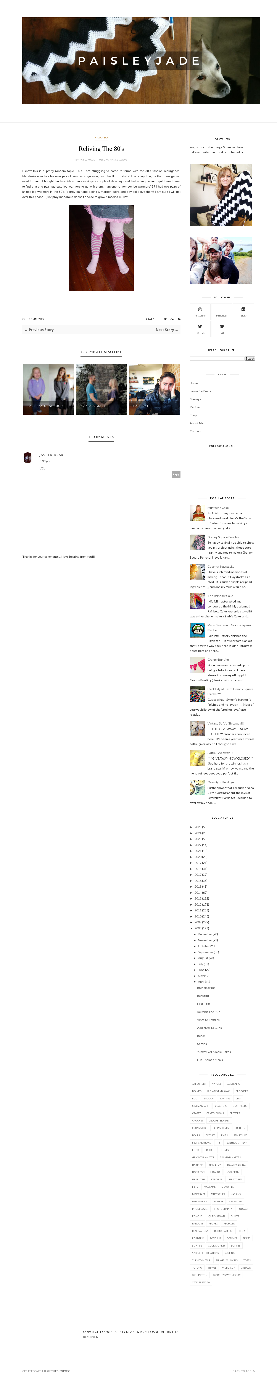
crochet (197, 1120)
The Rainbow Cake (220, 596)
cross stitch (200, 1127)
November (205, 940)
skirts (246, 1238)
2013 (198, 898)
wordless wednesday (226, 1275)
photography (223, 1208)
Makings (195, 399)
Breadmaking (206, 988)
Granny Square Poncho (223, 537)
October (204, 946)
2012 (198, 904)
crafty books (215, 1113)
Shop (193, 415)
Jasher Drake (53, 455)
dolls (196, 1135)
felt (221, 332)
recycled (229, 1223)
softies (235, 1245)
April (201, 981)
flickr (243, 315)
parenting (235, 1201)
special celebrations (205, 1253)
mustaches (218, 1194)
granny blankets (203, 1157)
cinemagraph (200, 1105)
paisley (218, 1201)
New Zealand (200, 1201)
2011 (198, 910)
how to (215, 1172)
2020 (198, 857)
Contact (195, 431)
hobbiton (198, 1172)
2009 (198, 922)
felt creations (201, 1142)
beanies (196, 1091)
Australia (233, 1083)
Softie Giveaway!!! (220, 753)
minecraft (198, 1194)
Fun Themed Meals (210, 1060)
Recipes (195, 407)
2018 (198, 869)
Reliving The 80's (208, 1012)
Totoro (197, 1267)
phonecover (200, 1208)
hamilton (215, 1164)
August (203, 958)
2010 (198, 916)
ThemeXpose (61, 1371)
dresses (210, 1135)
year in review (201, 1282)
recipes (213, 1223)
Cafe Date (105, 406)
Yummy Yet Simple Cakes (214, 1052)
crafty (196, 1113)
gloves (224, 1150)
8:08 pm (45, 461)
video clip (228, 1267)
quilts (235, 1216)
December (205, 934)
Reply (176, 474)
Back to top (242, 1371)
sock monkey (216, 1245)
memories (227, 1186)
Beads (201, 1036)
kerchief (216, 1179)
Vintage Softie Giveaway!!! (226, 723)
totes (247, 1260)
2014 (198, 892)
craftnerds (239, 1105)
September (205, 952)
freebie (209, 1150)
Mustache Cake (218, 507)
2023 (198, 839)
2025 (198, 827)
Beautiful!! (204, 996)
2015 (198, 886)
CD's (238, 1098)
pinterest (221, 315)
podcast (243, 1208)
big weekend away (218, 1091)
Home (194, 383)
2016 (198, 880)
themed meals (201, 1260)
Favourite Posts (200, 391)
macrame (210, 1186)
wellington (199, 1275)
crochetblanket (219, 1120)
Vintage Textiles (208, 1020)
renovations (200, 1230)
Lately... (157, 406)
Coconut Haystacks (221, 566)
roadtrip (198, 1238)
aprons (216, 1083)
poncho (197, 1216)
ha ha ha (101, 137)
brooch (208, 1098)
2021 (198, 851)
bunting (224, 1098)
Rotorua (215, 1238)
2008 (198, 928)
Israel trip (198, 1179)
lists (195, 1186)
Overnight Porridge (221, 782)
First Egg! (203, 1004)
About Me (196, 423)
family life (240, 1135)
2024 (198, 833)
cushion (240, 1127)
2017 (198, 874)
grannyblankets (230, 1157)
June (201, 970)
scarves (232, 1238)
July (200, 964)
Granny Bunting (218, 659)
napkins (236, 1194)
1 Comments (35, 319)
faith (224, 1135)
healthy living (236, 1164)
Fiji (218, 1142)
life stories (235, 1179)
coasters (221, 1105)
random (197, 1223)
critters (235, 1113)
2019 (198, 862)
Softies (202, 1044)
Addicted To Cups (209, 1028)
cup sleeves (221, 1127)
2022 (198, 845)
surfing (230, 1253)
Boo (195, 1098)
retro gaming (223, 1230)
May (201, 976)
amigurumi (199, 1083)
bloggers (242, 1091)
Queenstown (216, 1216)
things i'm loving (227, 1260)
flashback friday (237, 1142)
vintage (246, 1267)
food (195, 1150)
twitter (200, 332)
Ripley (241, 1230)
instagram (200, 315)
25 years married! (60, 406)
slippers (197, 1245)
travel (212, 1267)
